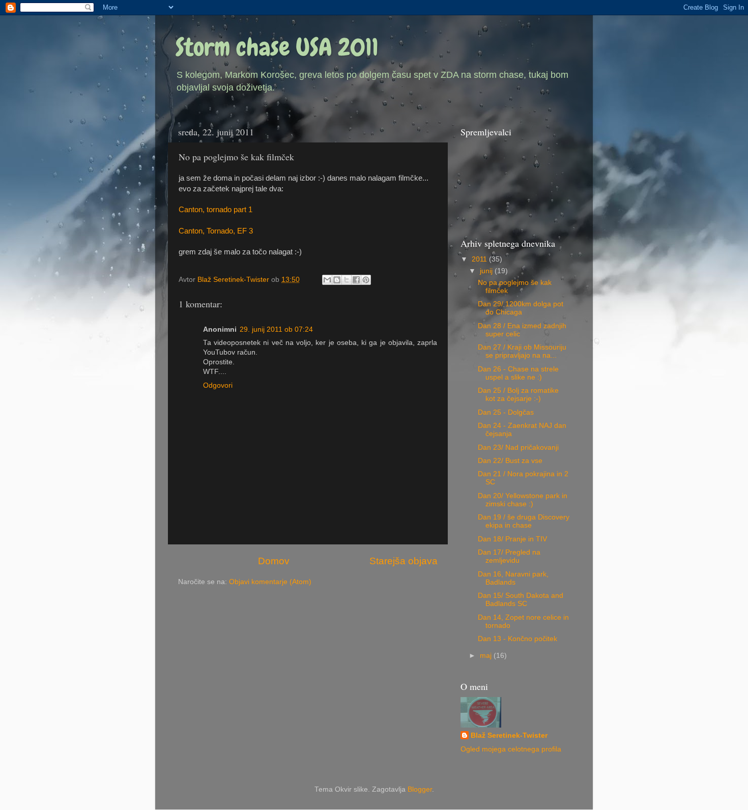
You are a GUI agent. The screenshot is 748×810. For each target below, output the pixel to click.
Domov (274, 561)
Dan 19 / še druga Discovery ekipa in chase (523, 521)
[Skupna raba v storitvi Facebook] (356, 280)
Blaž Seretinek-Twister (509, 735)
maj (487, 655)
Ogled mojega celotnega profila (511, 749)
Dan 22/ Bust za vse (510, 461)
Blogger (420, 789)
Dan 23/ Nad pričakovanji (518, 447)
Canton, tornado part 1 (215, 210)
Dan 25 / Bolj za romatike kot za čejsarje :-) (518, 394)
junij (487, 271)
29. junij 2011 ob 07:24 (276, 329)
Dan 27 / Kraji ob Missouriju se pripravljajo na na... (522, 351)
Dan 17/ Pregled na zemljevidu (509, 556)
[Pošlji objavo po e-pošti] (327, 280)
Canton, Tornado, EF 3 (216, 231)
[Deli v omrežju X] (346, 280)
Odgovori (218, 385)
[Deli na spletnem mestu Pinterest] (366, 280)
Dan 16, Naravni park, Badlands (513, 578)
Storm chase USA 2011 (277, 47)
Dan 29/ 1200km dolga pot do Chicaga (520, 308)
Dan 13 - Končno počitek (517, 639)
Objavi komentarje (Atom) (270, 582)
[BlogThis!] (337, 280)
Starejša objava (403, 561)
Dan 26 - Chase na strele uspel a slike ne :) (518, 373)
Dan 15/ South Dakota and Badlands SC (520, 600)
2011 (480, 259)
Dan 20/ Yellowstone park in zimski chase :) (522, 500)
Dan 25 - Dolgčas (506, 412)
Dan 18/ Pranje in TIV (512, 539)
